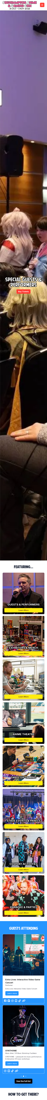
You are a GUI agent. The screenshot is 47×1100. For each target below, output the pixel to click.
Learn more (12, 993)
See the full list (23, 1081)
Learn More (23, 610)
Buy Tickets (23, 291)
